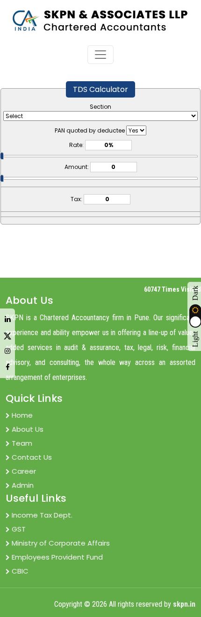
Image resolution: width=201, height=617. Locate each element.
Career (24, 471)
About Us (27, 429)
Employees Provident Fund (57, 557)
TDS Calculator (100, 89)
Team (22, 443)
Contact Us (32, 457)
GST (19, 529)
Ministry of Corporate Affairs (61, 543)
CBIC (20, 571)
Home (22, 415)
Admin (23, 485)
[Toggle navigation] (100, 54)
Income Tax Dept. (42, 515)
